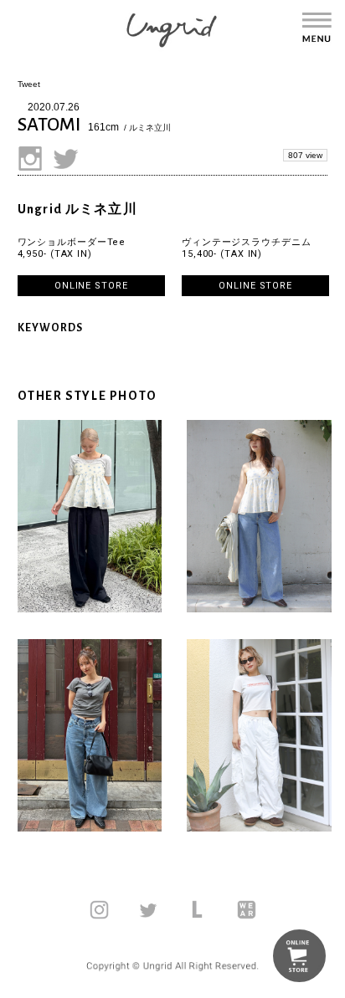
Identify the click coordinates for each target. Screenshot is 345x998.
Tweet (29, 84)
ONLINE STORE (91, 285)
